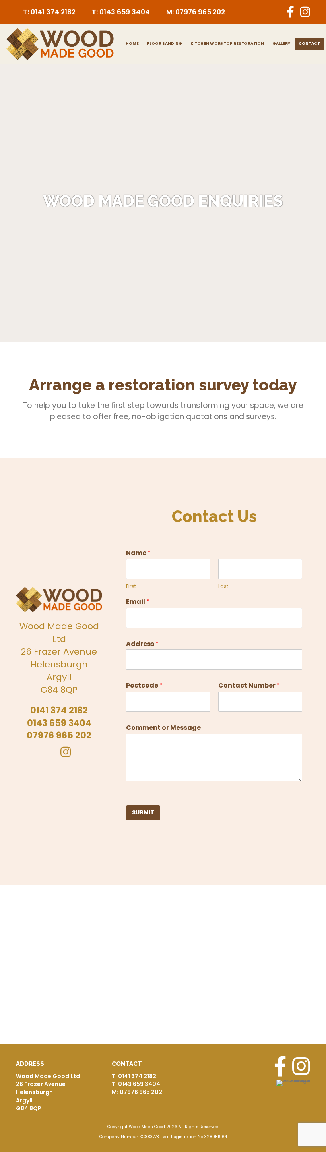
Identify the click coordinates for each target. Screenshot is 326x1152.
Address (142, 644)
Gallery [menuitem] (281, 43)
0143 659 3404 (59, 723)
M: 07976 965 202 (195, 12)
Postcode (144, 686)
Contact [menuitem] (309, 43)
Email (137, 602)
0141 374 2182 (59, 710)
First (131, 586)
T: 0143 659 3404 (121, 12)
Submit (143, 812)
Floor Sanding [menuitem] (164, 43)
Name (138, 553)
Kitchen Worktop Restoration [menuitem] (227, 43)
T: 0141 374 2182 (49, 12)
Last (223, 586)
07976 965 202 (59, 735)
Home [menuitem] (132, 43)
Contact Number (249, 686)
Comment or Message (163, 728)
